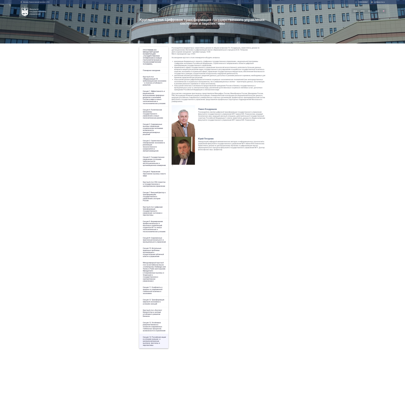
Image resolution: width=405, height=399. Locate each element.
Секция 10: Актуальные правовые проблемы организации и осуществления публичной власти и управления (153, 252)
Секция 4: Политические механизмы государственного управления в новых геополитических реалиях (153, 114)
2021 (377, 11)
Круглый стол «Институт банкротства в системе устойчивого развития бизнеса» (152, 313)
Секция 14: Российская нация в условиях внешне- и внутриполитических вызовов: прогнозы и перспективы (154, 341)
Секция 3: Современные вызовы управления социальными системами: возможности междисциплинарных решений (153, 129)
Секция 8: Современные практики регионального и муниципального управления (154, 240)
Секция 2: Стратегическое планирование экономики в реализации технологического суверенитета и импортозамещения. (154, 146)
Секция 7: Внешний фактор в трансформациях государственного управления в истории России (154, 197)
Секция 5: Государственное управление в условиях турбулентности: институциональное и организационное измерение (154, 161)
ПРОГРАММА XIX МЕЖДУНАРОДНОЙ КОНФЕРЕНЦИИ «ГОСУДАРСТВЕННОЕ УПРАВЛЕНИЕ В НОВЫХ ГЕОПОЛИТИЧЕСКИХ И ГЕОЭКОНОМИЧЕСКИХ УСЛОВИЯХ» (152, 57)
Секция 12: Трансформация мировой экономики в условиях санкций (153, 302)
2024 (355, 11)
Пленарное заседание (151, 70)
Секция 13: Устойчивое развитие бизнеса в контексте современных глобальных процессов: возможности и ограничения (154, 327)
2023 (362, 11)
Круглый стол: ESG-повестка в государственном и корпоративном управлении (154, 184)
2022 (370, 11)
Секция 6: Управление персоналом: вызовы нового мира (154, 174)
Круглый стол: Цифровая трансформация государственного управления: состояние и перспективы (153, 211)
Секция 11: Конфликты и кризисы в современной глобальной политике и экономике (152, 290)
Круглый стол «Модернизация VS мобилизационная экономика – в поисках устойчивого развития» (154, 81)
